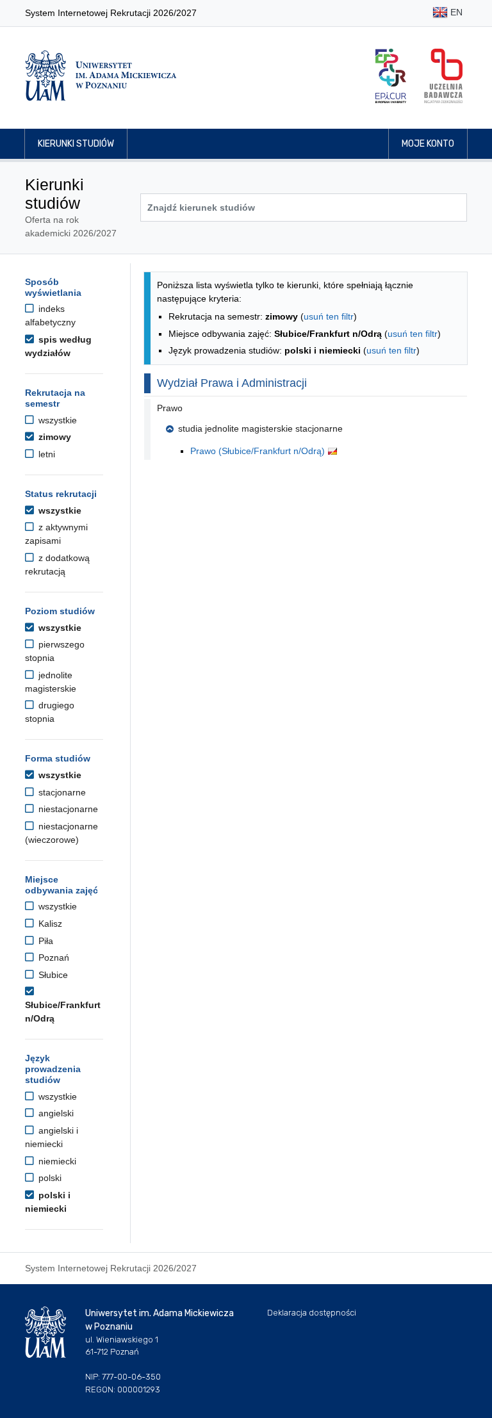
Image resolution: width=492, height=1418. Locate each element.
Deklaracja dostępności (311, 1312)
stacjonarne (61, 792)
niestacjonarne (67, 809)
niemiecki (56, 1161)
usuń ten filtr (329, 316)
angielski (55, 1113)
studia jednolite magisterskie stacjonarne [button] (260, 428)
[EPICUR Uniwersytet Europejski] (391, 76)
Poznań (52, 957)
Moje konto (428, 143)
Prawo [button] (170, 408)
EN (455, 12)
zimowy (53, 437)
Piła (44, 941)
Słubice (52, 975)
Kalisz (49, 923)
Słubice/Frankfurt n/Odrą (63, 1011)
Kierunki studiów (76, 143)
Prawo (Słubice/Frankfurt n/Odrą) (258, 451)
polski (49, 1178)
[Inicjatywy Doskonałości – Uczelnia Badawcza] (443, 76)
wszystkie (56, 420)
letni (45, 454)
